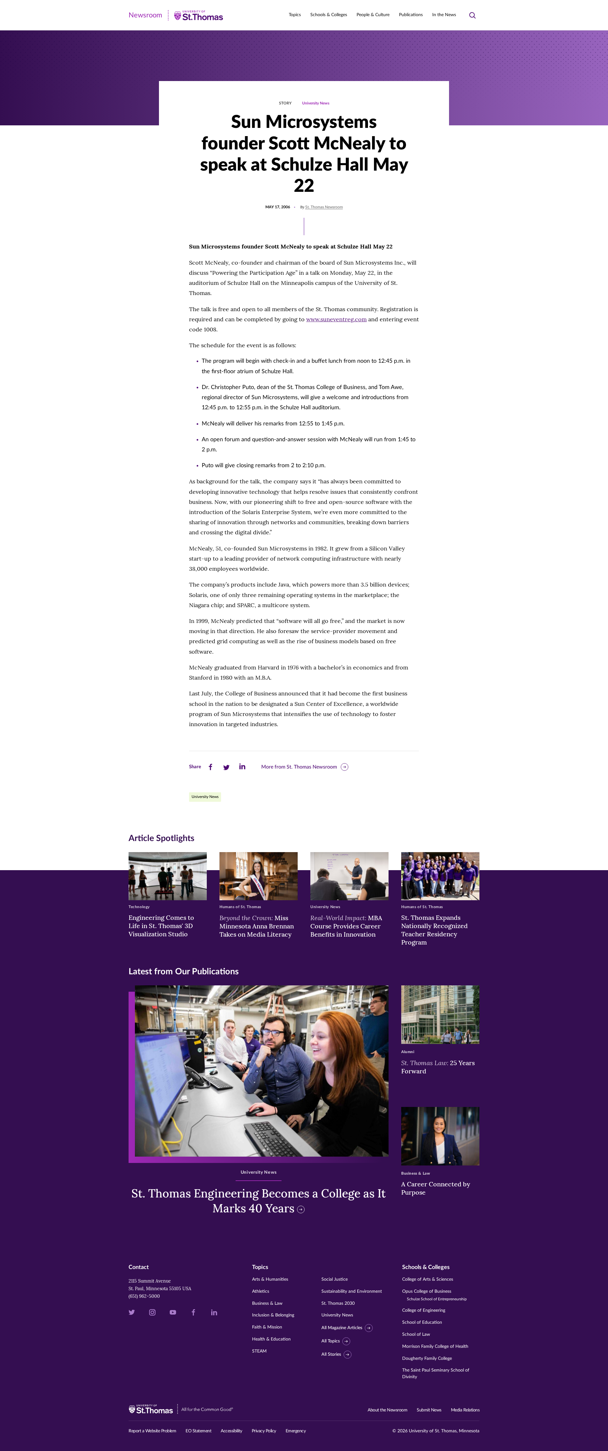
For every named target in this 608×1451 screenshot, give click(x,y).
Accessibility (231, 1431)
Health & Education (271, 1339)
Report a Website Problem (152, 1431)
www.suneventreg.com (336, 319)
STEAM (259, 1351)
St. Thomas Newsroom (324, 207)
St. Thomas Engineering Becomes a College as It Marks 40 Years (258, 1200)
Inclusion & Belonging (273, 1315)
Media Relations (465, 1410)
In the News (444, 15)
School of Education (422, 1322)
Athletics (260, 1291)
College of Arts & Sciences (427, 1279)
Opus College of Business (434, 1295)
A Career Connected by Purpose (435, 1188)
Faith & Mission (267, 1327)
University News (315, 103)
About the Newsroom (387, 1410)
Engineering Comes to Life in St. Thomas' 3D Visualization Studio (161, 926)
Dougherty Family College (427, 1358)
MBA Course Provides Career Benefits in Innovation (346, 926)
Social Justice (334, 1279)
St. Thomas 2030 (338, 1303)
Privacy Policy (264, 1431)
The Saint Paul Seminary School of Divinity (435, 1373)
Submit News (429, 1410)
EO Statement (198, 1431)
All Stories (331, 1354)
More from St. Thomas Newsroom (299, 766)
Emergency (296, 1431)
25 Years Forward (438, 1066)
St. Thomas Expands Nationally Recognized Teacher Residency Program (434, 930)
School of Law (416, 1334)
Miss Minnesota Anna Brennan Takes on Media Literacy (256, 926)
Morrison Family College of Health (435, 1346)
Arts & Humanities (270, 1279)
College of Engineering (423, 1310)
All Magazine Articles (341, 1328)
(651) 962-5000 (144, 1296)
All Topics (330, 1341)
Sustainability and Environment (351, 1291)
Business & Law (267, 1303)
